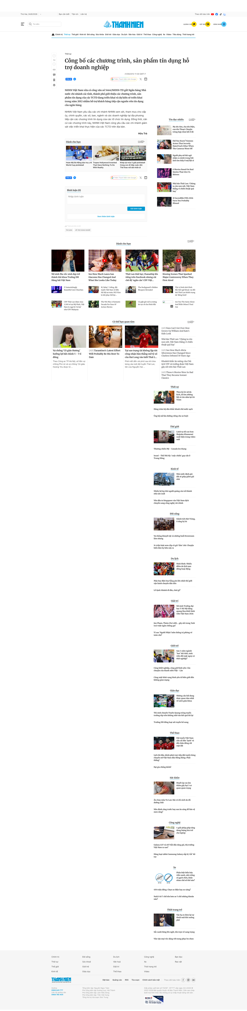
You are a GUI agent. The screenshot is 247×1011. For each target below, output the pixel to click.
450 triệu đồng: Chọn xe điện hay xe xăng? (172, 890)
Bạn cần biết (64, 14)
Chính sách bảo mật (151, 980)
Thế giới (75, 34)
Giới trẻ (108, 34)
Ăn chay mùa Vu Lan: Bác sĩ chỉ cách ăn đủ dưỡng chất (172, 801)
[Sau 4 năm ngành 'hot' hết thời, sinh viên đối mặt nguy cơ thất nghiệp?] (164, 656)
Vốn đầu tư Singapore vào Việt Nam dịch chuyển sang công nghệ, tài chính (171, 501)
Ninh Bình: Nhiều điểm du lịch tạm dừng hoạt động (184, 566)
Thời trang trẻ (188, 34)
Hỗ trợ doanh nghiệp (82, 230)
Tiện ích (75, 14)
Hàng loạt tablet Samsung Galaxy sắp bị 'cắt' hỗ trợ (174, 855)
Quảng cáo (117, 980)
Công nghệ (157, 34)
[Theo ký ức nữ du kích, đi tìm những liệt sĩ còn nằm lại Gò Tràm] (164, 397)
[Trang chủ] (53, 35)
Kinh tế (83, 34)
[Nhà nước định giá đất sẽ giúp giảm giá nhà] (164, 479)
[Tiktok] (220, 14)
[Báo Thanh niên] (61, 980)
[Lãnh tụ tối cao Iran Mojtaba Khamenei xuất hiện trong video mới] (164, 436)
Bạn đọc (178, 957)
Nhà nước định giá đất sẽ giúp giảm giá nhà (185, 476)
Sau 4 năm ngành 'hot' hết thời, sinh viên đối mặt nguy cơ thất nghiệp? (185, 655)
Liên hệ (84, 14)
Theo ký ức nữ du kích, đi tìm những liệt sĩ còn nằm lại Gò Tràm (185, 396)
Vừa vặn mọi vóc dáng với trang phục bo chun (174, 939)
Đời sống (91, 34)
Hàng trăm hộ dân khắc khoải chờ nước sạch (173, 409)
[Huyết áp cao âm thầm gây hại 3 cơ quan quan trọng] (164, 788)
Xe (164, 34)
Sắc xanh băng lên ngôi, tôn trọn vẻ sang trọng (174, 932)
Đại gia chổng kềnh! (162, 767)
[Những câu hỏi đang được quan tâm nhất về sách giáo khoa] (164, 700)
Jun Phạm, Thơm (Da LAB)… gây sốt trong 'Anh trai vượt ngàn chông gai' (174, 624)
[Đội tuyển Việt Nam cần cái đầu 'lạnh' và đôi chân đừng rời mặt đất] (164, 743)
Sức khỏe (100, 34)
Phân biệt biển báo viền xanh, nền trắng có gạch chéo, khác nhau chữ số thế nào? (185, 876)
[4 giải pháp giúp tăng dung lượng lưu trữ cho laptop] (164, 832)
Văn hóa (131, 34)
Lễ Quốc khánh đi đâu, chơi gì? (167, 590)
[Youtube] (212, 14)
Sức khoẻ (86, 961)
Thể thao (147, 34)
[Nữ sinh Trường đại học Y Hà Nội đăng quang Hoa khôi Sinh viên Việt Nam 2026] (164, 611)
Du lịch (124, 34)
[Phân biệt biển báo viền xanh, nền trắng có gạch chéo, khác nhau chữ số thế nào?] (164, 877)
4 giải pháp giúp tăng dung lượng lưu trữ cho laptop (185, 830)
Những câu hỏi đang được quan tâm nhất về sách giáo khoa (185, 698)
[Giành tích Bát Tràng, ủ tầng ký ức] (164, 524)
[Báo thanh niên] (123, 24)
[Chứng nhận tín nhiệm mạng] (153, 1000)
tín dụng (69, 230)
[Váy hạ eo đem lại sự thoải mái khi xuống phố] (164, 920)
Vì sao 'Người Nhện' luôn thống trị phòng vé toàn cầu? (173, 633)
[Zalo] (224, 14)
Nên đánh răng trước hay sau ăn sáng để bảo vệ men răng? (174, 810)
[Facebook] (216, 14)
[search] (44, 24)
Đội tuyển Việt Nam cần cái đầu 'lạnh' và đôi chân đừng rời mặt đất (185, 742)
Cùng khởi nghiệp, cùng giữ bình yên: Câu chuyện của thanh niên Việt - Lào (172, 669)
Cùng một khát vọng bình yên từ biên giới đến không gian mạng (174, 678)
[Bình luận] (54, 74)
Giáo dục (116, 34)
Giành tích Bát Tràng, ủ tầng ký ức (185, 520)
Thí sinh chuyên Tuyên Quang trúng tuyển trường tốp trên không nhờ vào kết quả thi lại (173, 714)
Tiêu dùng (177, 34)
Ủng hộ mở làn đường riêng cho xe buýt (171, 416)
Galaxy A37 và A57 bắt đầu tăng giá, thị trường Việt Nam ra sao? (174, 846)
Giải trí (139, 34)
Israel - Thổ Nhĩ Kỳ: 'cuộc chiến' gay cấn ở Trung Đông (172, 456)
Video (168, 34)
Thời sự (67, 34)
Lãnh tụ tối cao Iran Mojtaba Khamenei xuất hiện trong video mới (185, 436)
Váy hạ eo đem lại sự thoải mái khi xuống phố (185, 917)
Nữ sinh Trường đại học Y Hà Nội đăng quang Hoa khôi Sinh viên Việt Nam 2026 (185, 610)
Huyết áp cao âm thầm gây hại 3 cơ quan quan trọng (184, 785)
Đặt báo (106, 980)
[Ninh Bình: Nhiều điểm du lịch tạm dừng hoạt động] (164, 568)
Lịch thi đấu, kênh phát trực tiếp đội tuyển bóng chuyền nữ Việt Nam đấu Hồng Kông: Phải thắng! (175, 757)
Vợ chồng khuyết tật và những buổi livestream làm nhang (174, 537)
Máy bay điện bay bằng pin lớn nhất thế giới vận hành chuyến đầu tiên (173, 582)
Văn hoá (117, 961)
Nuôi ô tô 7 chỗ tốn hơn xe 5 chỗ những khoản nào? (174, 897)
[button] (54, 55)
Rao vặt (178, 961)
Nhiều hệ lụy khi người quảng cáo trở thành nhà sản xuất (173, 492)
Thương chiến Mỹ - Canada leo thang (170, 449)
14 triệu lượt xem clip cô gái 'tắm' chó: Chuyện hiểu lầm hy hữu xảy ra (174, 546)
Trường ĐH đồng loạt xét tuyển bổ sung (171, 722)
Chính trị (59, 34)
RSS (126, 980)
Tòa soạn (135, 980)
